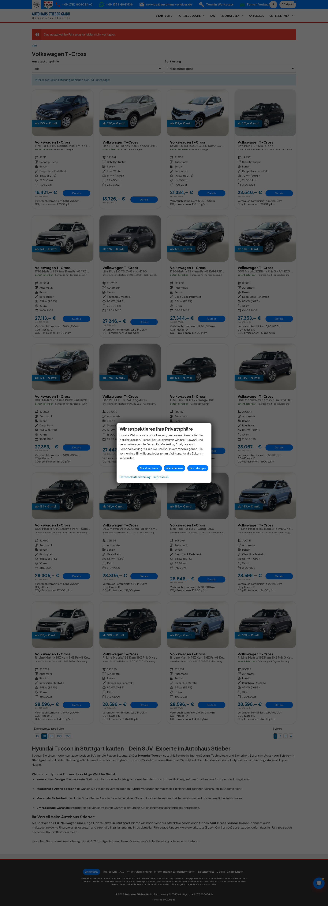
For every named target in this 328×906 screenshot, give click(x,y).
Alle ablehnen (174, 468)
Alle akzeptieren (149, 468)
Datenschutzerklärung (135, 477)
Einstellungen (198, 468)
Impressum (161, 477)
